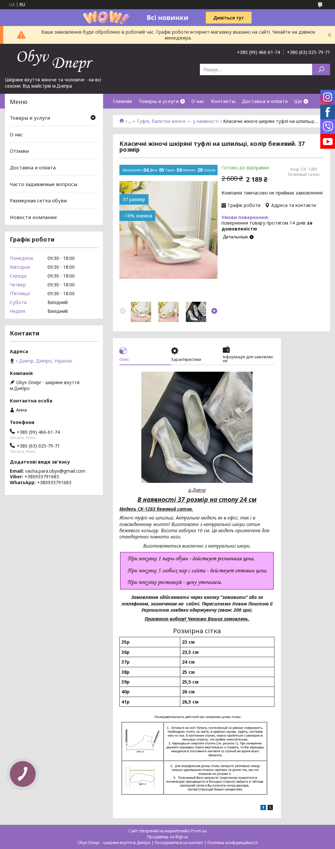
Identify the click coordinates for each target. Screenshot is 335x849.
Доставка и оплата (265, 101)
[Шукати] (321, 69)
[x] (270, 808)
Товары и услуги (158, 101)
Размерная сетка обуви (38, 200)
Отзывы (19, 150)
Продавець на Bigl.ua (167, 837)
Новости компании (33, 217)
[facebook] (263, 808)
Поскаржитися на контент (179, 842)
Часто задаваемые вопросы (43, 183)
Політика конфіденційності (232, 842)
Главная (122, 101)
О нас (197, 101)
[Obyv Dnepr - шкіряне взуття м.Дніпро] (54, 60)
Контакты (223, 101)
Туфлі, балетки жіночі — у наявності (177, 121)
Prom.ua (199, 831)
